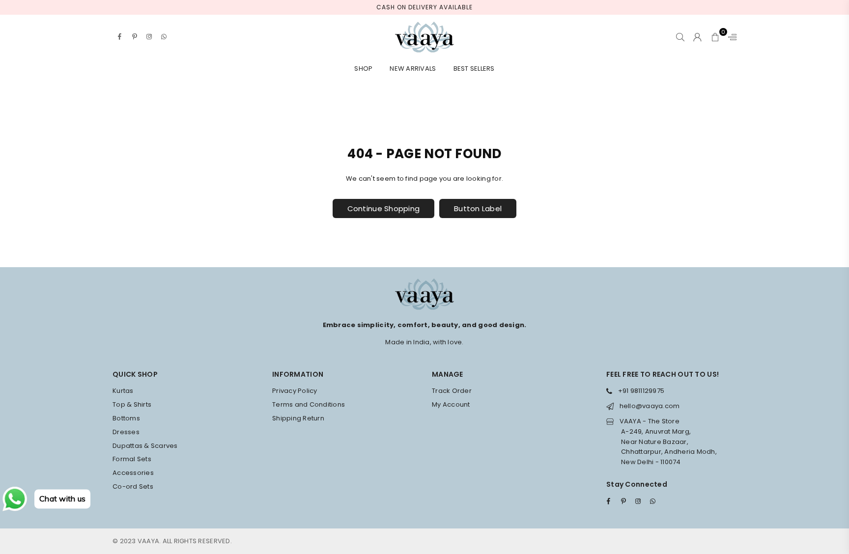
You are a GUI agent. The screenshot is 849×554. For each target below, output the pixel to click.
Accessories (133, 472)
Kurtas (123, 390)
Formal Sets (132, 459)
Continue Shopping (383, 208)
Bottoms (126, 418)
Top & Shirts (132, 404)
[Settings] (730, 36)
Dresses (126, 432)
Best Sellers (474, 68)
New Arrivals (413, 68)
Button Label (478, 208)
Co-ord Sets (133, 486)
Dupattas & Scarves (145, 445)
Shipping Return (298, 418)
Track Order (452, 390)
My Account (451, 404)
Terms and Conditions (308, 404)
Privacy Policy (294, 390)
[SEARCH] (680, 36)
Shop (363, 68)
